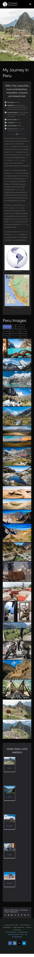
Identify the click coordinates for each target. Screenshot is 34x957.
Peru (9, 768)
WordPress (18, 929)
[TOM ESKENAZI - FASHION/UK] (16, 932)
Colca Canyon (24, 224)
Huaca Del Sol (16, 160)
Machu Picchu (15, 234)
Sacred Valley (23, 232)
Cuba (10, 854)
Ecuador (7, 146)
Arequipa (11, 222)
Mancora (12, 152)
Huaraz (7, 181)
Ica (9, 208)
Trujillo (23, 155)
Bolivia (9, 883)
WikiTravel (21, 128)
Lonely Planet (18, 130)
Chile (10, 797)
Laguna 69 (18, 189)
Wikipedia (10, 130)
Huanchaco (14, 173)
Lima (25, 205)
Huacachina (17, 208)
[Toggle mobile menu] (30, 4)
